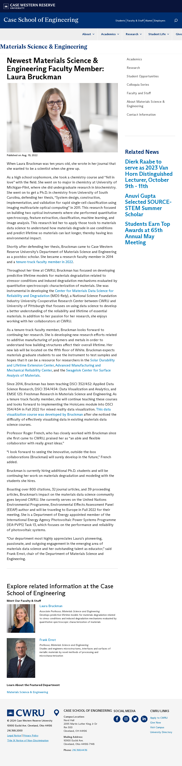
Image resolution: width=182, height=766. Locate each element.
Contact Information (141, 115)
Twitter (135, 719)
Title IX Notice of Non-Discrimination (28, 740)
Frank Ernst (47, 640)
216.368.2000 (15, 730)
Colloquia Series (138, 85)
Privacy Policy (30, 735)
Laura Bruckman (50, 606)
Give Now (155, 722)
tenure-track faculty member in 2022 (44, 262)
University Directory (161, 732)
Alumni (148, 20)
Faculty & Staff (135, 20)
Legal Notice (14, 735)
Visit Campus (157, 727)
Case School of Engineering (41, 19)
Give (179, 34)
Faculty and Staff (139, 93)
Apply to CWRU (159, 717)
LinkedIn (144, 719)
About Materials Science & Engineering (146, 104)
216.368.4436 (79, 750)
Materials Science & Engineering (43, 46)
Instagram (126, 719)
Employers (159, 20)
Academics (108, 34)
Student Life (157, 34)
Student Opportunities (143, 76)
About (87, 34)
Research (132, 34)
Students (120, 20)
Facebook (117, 719)
